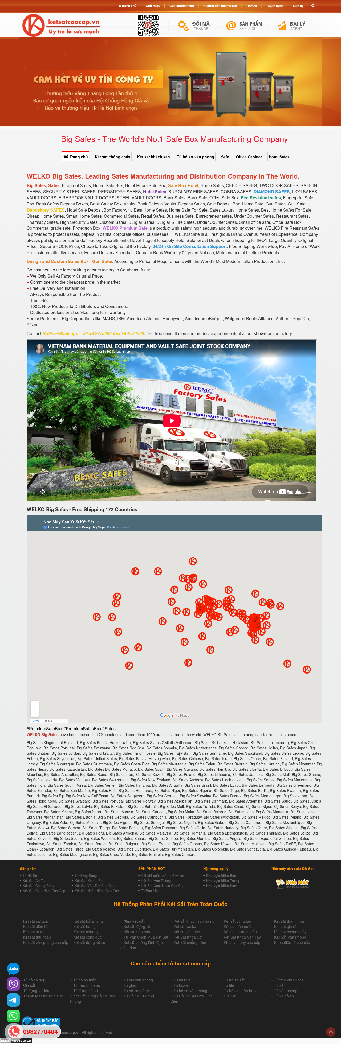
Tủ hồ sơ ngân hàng (241, 990)
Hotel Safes (279, 156)
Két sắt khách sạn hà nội (194, 921)
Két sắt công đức (87, 937)
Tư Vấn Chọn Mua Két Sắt (146, 937)
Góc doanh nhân (181, 5)
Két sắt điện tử (35, 926)
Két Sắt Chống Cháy (38, 885)
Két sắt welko (185, 926)
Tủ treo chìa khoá (289, 980)
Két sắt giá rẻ (285, 926)
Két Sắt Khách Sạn (89, 880)
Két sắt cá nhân (187, 931)
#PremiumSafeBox (44, 728)
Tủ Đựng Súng (86, 875)
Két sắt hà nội (84, 926)
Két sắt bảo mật (137, 931)
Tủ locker (181, 985)
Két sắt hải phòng (88, 921)
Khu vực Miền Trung (222, 880)
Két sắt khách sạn (153, 156)
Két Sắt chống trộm (190, 942)
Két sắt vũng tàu (237, 921)
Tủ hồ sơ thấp (84, 980)
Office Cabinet (249, 156)
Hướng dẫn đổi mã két (220, 5)
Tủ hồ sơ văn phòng (195, 156)
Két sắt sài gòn (35, 921)
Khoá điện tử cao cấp (292, 942)
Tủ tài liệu (182, 980)
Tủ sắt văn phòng (138, 980)
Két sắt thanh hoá (289, 921)
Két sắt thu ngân (37, 937)
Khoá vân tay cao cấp (242, 942)
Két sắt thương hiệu (240, 931)
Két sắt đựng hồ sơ (89, 942)
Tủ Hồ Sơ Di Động (139, 995)
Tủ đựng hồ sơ (85, 990)
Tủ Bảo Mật (150, 890)
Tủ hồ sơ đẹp (34, 980)
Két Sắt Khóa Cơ (188, 937)
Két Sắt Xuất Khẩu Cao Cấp (162, 885)
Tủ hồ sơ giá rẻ (136, 990)
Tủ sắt (279, 985)
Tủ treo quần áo (86, 985)
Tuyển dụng (274, 5)
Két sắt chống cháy (112, 156)
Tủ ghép (130, 985)
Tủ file (229, 985)
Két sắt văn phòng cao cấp (45, 942)
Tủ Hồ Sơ (30, 875)
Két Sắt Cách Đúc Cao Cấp (44, 890)
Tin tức (251, 5)
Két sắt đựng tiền (138, 926)
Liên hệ (298, 5)
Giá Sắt (230, 995)
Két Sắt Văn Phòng (156, 880)
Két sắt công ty (85, 931)
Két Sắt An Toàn (35, 880)
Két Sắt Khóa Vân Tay (242, 937)
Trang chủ (78, 156)
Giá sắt (29, 985)
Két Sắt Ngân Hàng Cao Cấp (97, 890)
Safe (225, 156)
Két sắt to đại (34, 931)
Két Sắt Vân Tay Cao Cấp (95, 885)
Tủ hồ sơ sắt (234, 980)
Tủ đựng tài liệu (36, 990)
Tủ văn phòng (285, 990)
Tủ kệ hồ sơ (284, 995)
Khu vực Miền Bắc (221, 875)
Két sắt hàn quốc (238, 926)
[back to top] (330, 1032)
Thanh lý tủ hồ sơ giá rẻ (43, 995)
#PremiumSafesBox (82, 728)
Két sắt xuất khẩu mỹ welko (162, 875)
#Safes (109, 728)
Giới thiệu (153, 5)
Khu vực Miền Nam (221, 885)
